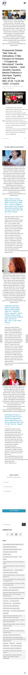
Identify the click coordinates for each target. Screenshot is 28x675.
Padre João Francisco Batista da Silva (11, 608)
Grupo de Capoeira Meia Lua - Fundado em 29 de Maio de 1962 (13, 576)
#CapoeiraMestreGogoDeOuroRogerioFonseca (13, 544)
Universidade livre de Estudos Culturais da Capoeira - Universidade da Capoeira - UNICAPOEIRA (12, 656)
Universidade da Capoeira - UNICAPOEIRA (12, 648)
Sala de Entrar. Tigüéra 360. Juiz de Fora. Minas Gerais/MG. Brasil (13, 631)
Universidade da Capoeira (16, 645)
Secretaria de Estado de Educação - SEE (11, 635)
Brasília (4, 559)
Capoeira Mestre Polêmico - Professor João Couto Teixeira (14, 566)
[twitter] (12, 534)
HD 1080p (5, 587)
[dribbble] (20, 534)
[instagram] (16, 534)
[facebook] (8, 534)
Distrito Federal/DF (19, 570)
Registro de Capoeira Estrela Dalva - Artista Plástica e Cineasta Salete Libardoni (12, 616)
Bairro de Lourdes (7, 554)
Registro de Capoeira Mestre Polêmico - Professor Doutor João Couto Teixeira (14, 620)
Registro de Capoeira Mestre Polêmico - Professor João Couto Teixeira (14, 625)
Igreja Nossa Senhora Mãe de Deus (10, 590)
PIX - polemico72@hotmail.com (18, 610)
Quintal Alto (5, 613)
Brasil (20, 556)
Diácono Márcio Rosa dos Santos (10, 572)
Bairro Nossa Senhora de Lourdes (10, 556)
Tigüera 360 (12, 643)
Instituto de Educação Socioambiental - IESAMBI (13, 598)
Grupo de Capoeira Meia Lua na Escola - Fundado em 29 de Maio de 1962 (13, 584)
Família (4, 88)
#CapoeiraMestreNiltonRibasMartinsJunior (12, 549)
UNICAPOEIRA (6, 645)
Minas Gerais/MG (16, 603)
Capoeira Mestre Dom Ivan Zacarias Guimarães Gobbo (13, 562)
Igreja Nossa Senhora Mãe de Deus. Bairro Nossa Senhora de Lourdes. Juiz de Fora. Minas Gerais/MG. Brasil (13, 594)
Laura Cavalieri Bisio (14, 601)
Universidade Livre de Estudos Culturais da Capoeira (12, 651)
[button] (24, 524)
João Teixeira (20, 86)
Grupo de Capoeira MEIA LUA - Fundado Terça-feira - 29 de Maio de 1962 (14, 580)
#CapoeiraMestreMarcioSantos (10, 547)
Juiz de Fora (5, 601)
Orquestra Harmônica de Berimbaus (11, 605)
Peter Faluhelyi (6, 610)
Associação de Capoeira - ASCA (10, 551)
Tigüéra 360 (18, 643)
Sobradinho (5, 643)
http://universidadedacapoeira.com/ (17, 587)
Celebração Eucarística (8, 570)
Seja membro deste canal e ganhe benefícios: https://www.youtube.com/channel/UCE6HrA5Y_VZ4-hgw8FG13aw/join (14, 639)
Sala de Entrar (6, 628)
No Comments (10, 88)
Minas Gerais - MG (7, 603)
